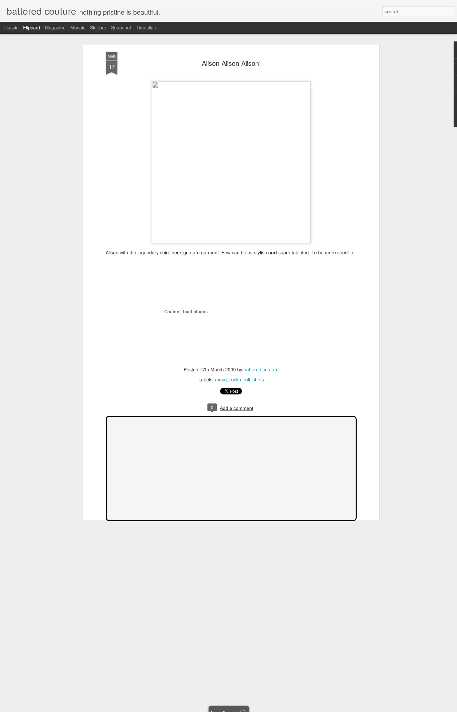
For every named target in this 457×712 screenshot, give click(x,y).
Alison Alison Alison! (231, 63)
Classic (10, 27)
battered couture (261, 369)
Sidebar (98, 27)
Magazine (55, 27)
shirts (258, 379)
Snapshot (121, 27)
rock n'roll (240, 379)
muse (221, 379)
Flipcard (31, 27)
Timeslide (146, 27)
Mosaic (77, 27)
